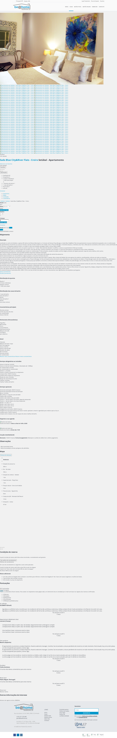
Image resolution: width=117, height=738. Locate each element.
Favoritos (102, 1)
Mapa (4, 195)
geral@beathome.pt (22, 718)
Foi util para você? (58, 612)
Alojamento (6, 193)
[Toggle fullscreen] (2, 169)
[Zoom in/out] (3, 169)
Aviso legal (62, 712)
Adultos (2, 211)
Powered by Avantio (26, 726)
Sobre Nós (95, 6)
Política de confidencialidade (64, 715)
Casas (71, 6)
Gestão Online (87, 6)
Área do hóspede (95, 1)
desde (1, 202)
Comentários (6, 198)
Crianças (2, 218)
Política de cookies (64, 711)
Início (66, 6)
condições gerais (83, 717)
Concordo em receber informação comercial (87, 719)
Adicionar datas (4, 210)
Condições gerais (64, 709)
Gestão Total (77, 6)
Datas (1, 206)
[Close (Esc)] (0, 169)
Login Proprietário (86, 1)
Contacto (101, 6)
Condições (6, 197)
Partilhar (3, 167)
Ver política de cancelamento (8, 560)
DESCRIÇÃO (4, 172)
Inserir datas (3, 222)
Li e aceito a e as (87, 716)
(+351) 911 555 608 (21, 716)
